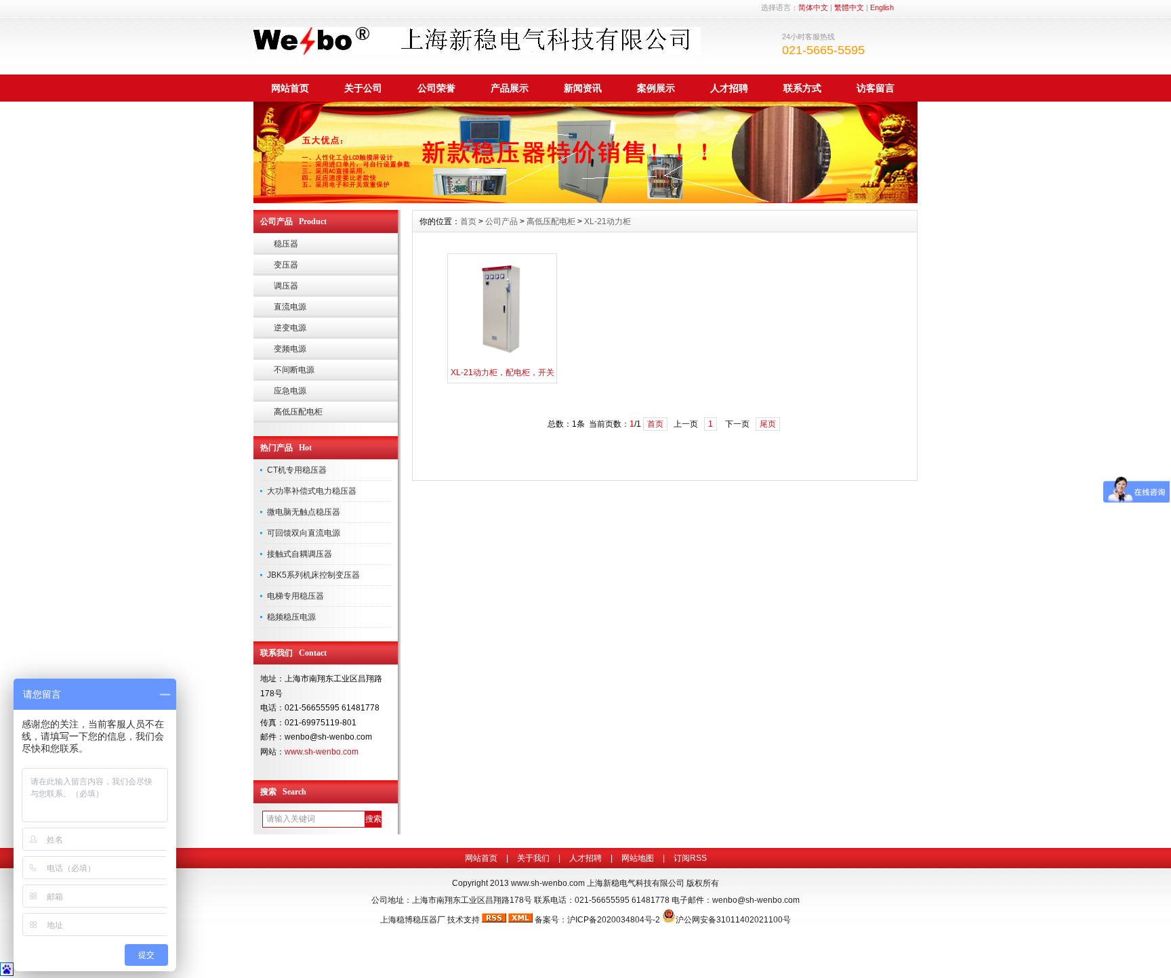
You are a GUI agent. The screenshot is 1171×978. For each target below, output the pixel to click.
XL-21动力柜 (607, 221)
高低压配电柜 (298, 412)
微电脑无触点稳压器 (303, 512)
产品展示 (510, 88)
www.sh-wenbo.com (321, 752)
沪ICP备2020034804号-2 (613, 919)
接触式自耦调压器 (299, 554)
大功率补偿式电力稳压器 (311, 491)
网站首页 (290, 88)
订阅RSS (690, 858)
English (882, 7)
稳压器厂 (429, 919)
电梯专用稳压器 (295, 596)
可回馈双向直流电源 (303, 533)
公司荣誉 (436, 88)
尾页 (768, 424)
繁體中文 (849, 7)
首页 (468, 221)
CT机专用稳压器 (297, 470)
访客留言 (876, 88)
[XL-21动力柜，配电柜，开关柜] (502, 359)
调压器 (286, 286)
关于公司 (363, 88)
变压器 (286, 265)
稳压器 (286, 244)
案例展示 (656, 88)
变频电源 (290, 349)
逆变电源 (290, 328)
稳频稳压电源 (291, 617)
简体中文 (813, 7)
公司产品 (501, 221)
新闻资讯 (583, 88)
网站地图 (637, 858)
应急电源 (290, 391)
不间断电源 (294, 370)
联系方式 (802, 88)
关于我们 (533, 858)
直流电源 (290, 307)
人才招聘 (729, 88)
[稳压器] (585, 199)
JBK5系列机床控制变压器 (313, 575)
